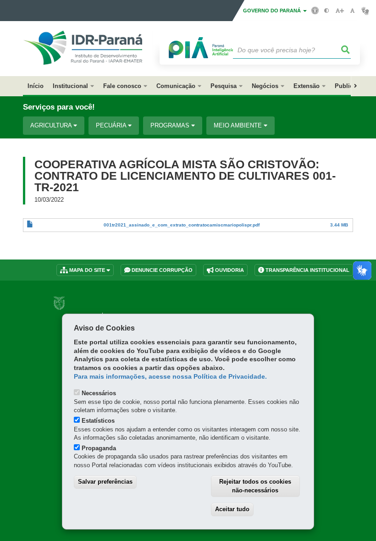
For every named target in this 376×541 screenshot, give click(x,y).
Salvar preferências (105, 481)
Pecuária (112, 125)
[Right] (355, 86)
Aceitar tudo (232, 509)
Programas (170, 125)
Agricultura (51, 125)
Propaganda (99, 448)
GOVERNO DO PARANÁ (272, 10)
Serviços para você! (59, 107)
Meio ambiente (239, 125)
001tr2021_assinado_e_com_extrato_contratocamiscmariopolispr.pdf (182, 224)
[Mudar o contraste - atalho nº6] (326, 11)
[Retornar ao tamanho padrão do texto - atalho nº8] (352, 11)
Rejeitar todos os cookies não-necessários (255, 486)
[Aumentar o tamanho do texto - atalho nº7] (339, 11)
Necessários (99, 393)
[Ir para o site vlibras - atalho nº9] (365, 11)
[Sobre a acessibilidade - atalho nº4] (315, 10)
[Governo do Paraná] (59, 303)
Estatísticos (98, 420)
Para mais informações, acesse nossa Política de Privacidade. (170, 376)
